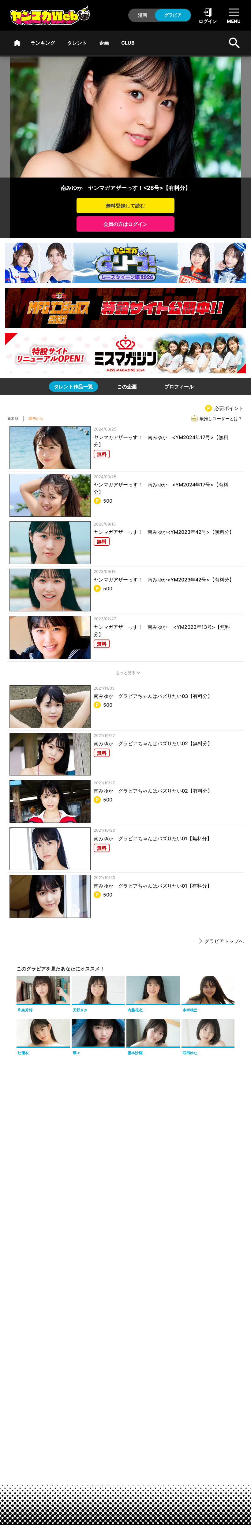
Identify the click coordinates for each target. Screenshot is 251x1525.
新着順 (12, 418)
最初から (35, 418)
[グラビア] (17, 43)
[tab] (73, 386)
